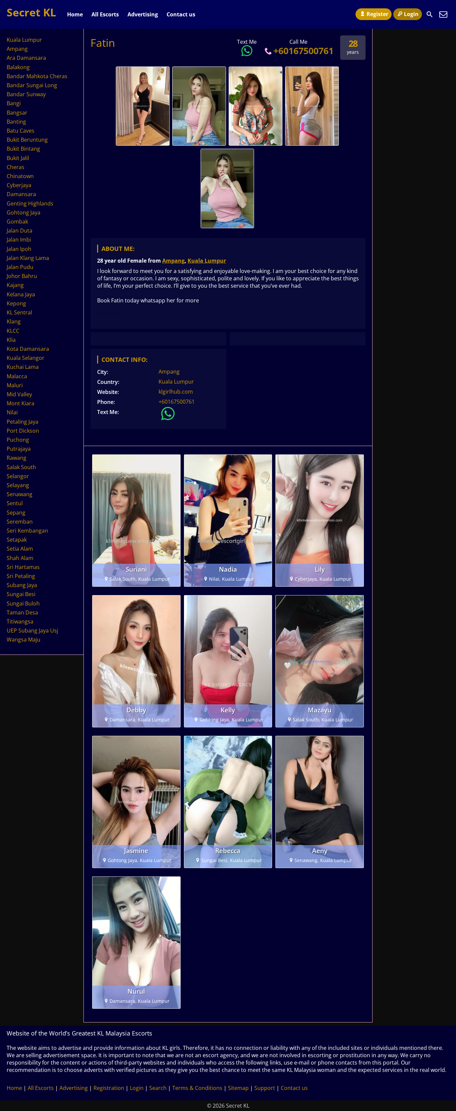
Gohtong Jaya (23, 212)
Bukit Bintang (23, 148)
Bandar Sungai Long (32, 85)
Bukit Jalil (18, 158)
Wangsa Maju (23, 639)
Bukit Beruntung (27, 139)
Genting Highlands (30, 203)
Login (411, 14)
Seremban (20, 521)
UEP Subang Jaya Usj (32, 630)
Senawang (19, 494)
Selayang (18, 485)
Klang (14, 321)
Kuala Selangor (25, 358)
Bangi (14, 103)
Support (264, 1088)
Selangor (18, 476)
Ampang (173, 260)
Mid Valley (19, 394)
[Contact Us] (443, 14)
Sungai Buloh (23, 603)
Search (158, 1088)
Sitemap (238, 1088)
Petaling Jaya (22, 421)
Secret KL (31, 12)
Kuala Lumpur (207, 260)
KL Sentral (19, 312)
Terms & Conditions (197, 1088)
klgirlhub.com (176, 391)
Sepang (16, 512)
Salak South (21, 467)
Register (377, 14)
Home (75, 14)
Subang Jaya (22, 585)
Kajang (15, 285)
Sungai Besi (21, 594)
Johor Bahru (22, 276)
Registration (108, 1088)
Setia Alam (20, 548)
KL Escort (109, 313)
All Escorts (105, 14)
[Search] (430, 14)
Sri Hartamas (23, 567)
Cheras (15, 167)
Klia (11, 339)
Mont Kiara (20, 403)
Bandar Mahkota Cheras (37, 76)
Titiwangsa (20, 621)
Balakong (18, 67)
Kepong (16, 303)
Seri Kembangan (27, 530)
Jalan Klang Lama (28, 258)
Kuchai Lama (23, 367)
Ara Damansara (26, 57)
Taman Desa (22, 612)
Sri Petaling (21, 576)
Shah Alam (20, 558)
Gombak (17, 221)
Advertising (143, 14)
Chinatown (20, 176)
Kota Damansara (28, 349)
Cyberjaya (19, 185)
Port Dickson (23, 430)
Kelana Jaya (21, 294)
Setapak (17, 539)
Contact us (181, 14)
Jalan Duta (19, 230)
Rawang (16, 457)
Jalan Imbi (19, 239)
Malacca (17, 376)
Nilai (12, 412)
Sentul (15, 503)
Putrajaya (19, 448)
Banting (16, 121)
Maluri (15, 385)
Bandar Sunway (26, 94)
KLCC (13, 330)
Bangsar (17, 112)
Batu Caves (20, 130)
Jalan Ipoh (19, 249)
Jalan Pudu (20, 267)
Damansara (21, 194)
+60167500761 (303, 50)
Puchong (18, 439)
